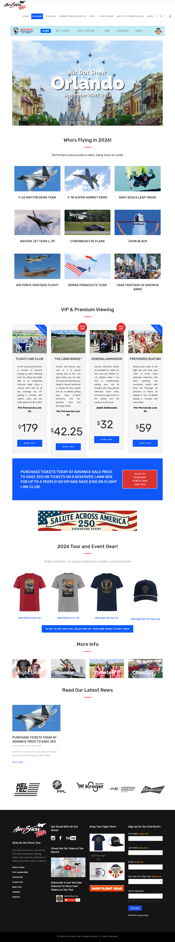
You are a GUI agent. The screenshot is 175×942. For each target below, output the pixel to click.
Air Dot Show (20, 746)
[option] (24, 790)
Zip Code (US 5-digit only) (144, 876)
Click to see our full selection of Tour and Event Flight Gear (87, 628)
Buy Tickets (63, 30)
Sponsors (123, 30)
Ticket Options (86, 30)
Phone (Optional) (136, 891)
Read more (17, 762)
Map (107, 30)
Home (45, 30)
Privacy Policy (143, 915)
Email (135, 862)
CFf (28, 746)
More (139, 30)
